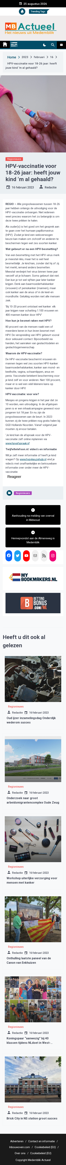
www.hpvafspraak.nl (17, 443)
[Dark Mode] (44, 45)
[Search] (53, 45)
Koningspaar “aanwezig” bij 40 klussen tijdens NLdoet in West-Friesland (28, 1043)
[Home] (5, 44)
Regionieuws (14, 159)
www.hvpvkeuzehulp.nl (33, 459)
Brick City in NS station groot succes (32, 1118)
